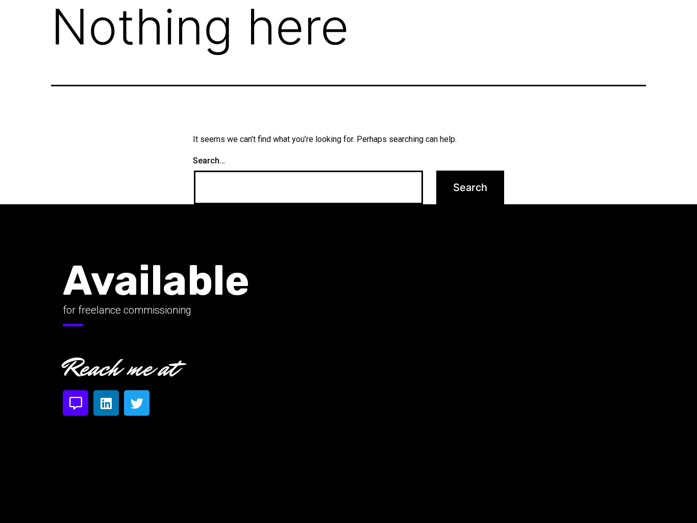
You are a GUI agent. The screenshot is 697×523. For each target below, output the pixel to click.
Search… (209, 160)
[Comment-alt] (75, 403)
